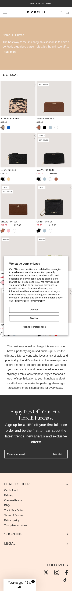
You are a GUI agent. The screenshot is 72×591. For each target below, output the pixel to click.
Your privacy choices (15, 525)
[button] (19, 585)
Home (6, 34)
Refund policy (11, 520)
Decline (34, 318)
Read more (9, 51)
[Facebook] (66, 572)
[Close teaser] (33, 581)
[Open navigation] (5, 12)
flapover (39, 374)
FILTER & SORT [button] (10, 74)
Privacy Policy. (37, 300)
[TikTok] (65, 579)
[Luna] (18, 150)
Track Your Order (13, 510)
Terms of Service (13, 515)
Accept (34, 309)
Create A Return (13, 500)
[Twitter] (46, 572)
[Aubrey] (18, 98)
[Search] (61, 12)
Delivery (8, 495)
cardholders (15, 383)
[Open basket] (67, 12)
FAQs (7, 505)
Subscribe (56, 454)
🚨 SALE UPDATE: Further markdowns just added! (27, 3)
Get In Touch (11, 490)
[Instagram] (56, 572)
